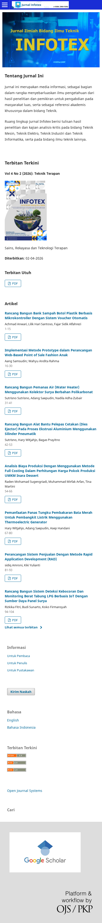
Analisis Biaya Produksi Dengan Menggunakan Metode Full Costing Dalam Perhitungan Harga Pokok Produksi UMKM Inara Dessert (50, 471)
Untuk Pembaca (18, 656)
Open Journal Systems (24, 790)
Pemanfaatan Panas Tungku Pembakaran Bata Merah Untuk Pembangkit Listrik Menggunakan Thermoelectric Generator (48, 517)
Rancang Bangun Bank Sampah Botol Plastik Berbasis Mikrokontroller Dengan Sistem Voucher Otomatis (48, 315)
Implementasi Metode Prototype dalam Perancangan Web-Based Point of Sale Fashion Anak (48, 352)
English (13, 720)
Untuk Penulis (17, 663)
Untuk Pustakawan (20, 670)
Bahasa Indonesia (21, 727)
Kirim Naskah (21, 692)
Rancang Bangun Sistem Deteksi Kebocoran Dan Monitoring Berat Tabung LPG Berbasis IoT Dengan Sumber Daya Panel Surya (46, 596)
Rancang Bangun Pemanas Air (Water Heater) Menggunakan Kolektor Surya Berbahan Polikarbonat (49, 389)
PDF (14, 283)
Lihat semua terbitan (21, 627)
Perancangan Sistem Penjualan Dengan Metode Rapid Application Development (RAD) (49, 556)
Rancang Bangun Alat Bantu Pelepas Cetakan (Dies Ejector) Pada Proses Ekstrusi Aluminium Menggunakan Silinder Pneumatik (50, 429)
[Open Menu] (4, 5)
